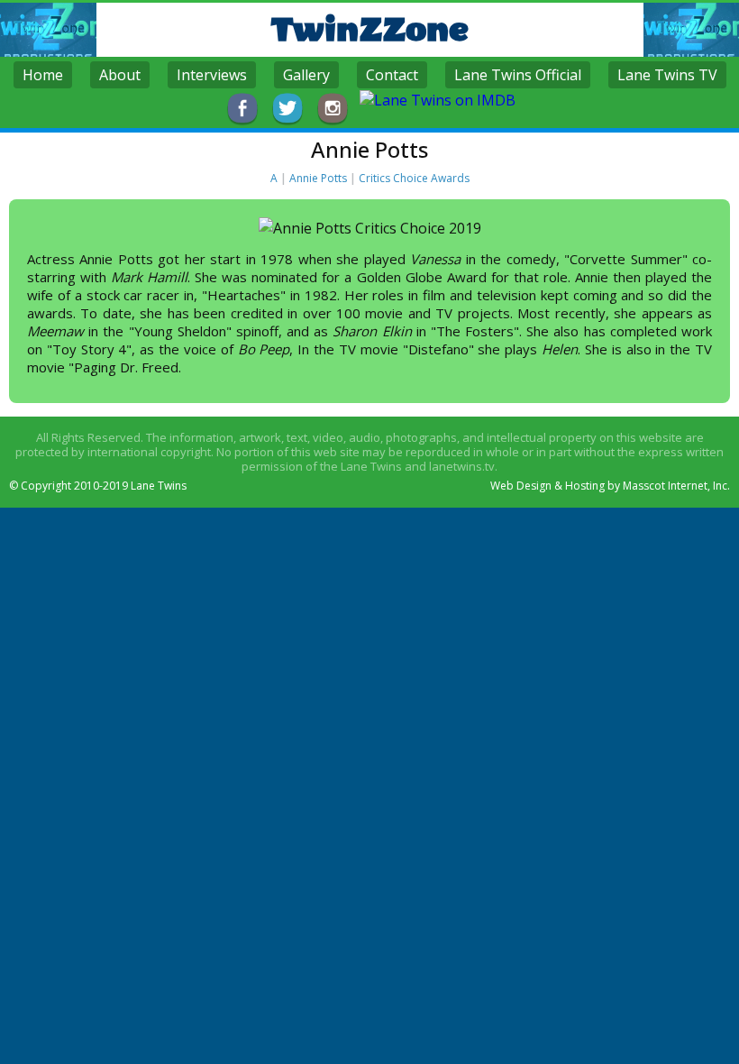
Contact (392, 75)
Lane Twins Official (517, 75)
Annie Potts (318, 178)
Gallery (306, 75)
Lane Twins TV (667, 75)
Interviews (212, 75)
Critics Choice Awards (414, 178)
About (120, 75)
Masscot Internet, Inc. (676, 485)
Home (43, 75)
